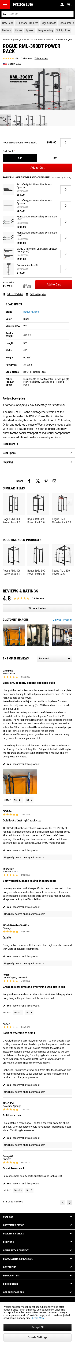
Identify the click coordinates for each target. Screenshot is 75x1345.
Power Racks (37, 39)
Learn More (38, 1318)
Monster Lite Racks (54, 39)
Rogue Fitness (31, 311)
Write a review (41, 58)
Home (6, 39)
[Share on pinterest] (46, 481)
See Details (22, 190)
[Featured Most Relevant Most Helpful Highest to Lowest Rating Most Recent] (54, 658)
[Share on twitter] (38, 481)
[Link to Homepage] (23, 4)
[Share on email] (54, 481)
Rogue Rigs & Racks (20, 39)
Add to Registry (38, 294)
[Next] (69, 1202)
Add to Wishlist (15, 294)
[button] (4, 14)
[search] (37, 14)
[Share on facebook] (29, 481)
